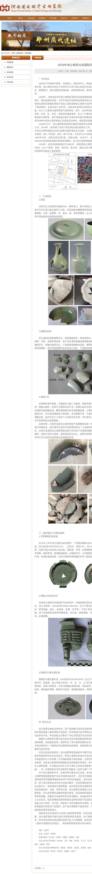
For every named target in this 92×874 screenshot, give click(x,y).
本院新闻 (28, 53)
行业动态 (10, 82)
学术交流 (10, 77)
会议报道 (10, 72)
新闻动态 (19, 53)
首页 (13, 53)
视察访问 (10, 67)
